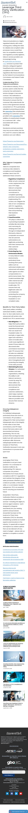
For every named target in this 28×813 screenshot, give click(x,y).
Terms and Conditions (19, 800)
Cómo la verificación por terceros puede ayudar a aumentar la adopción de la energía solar (13, 645)
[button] (27, 2)
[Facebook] (11, 793)
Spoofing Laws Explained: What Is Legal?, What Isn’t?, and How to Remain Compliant (13, 704)
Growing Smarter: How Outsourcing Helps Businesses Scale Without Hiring (13, 665)
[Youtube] (20, 793)
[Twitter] (16, 793)
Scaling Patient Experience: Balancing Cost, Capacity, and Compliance (12, 604)
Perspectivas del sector (10, 22)
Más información (5, 743)
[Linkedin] (7, 793)
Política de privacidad (8, 800)
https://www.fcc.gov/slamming (13, 141)
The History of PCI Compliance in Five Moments (12, 685)
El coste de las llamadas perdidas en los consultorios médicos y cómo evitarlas (14, 624)
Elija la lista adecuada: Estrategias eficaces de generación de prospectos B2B (13, 557)
